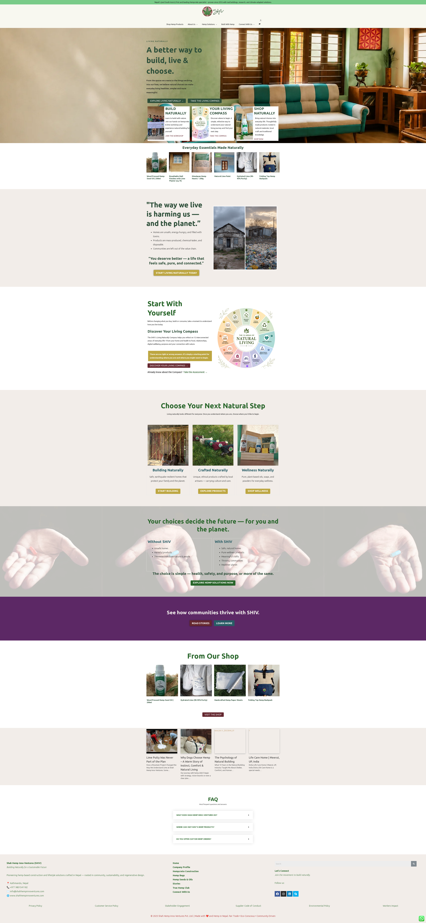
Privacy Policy (35, 905)
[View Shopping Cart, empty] (259, 24)
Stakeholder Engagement (177, 905)
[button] (213, 815)
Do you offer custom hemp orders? (193, 839)
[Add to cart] (164, 161)
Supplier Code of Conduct (248, 905)
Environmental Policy (319, 905)
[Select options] (232, 161)
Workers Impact (390, 905)
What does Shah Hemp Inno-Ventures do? (196, 815)
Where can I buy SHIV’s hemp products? (195, 827)
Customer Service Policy (106, 905)
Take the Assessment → (195, 372)
